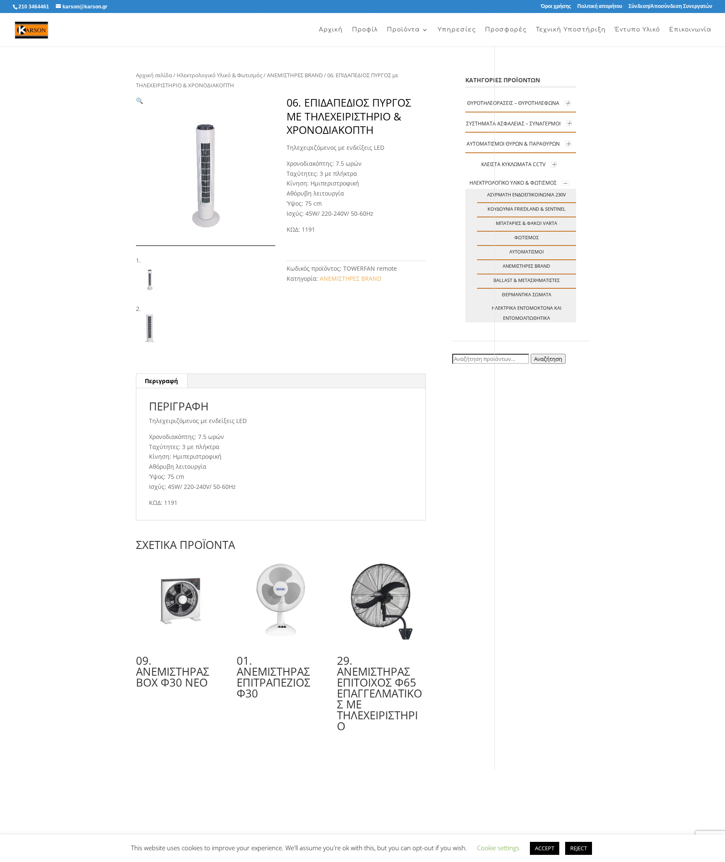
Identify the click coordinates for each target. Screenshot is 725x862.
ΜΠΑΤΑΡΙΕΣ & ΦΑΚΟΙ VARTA (526, 223)
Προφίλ (365, 30)
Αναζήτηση (548, 359)
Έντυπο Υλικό (637, 30)
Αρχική (331, 30)
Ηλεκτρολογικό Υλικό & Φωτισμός (219, 75)
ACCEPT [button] (544, 848)
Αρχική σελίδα (154, 75)
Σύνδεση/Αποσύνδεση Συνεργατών (670, 6)
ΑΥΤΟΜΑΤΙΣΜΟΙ (526, 251)
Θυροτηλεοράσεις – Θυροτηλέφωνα (513, 103)
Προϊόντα (403, 30)
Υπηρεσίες (457, 30)
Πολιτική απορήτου (599, 6)
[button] (139, 100)
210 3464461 (33, 7)
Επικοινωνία (690, 30)
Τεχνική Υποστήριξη (571, 30)
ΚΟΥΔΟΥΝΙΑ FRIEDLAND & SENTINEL (527, 209)
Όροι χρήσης (556, 6)
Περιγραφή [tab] (161, 381)
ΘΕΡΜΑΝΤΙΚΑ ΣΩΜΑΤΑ (526, 294)
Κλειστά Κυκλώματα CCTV (513, 164)
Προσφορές (506, 30)
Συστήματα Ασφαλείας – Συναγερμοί (513, 123)
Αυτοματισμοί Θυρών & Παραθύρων (513, 143)
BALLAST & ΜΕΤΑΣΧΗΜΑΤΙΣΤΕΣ (526, 280)
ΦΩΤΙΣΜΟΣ (526, 237)
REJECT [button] (578, 848)
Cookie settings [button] (498, 848)
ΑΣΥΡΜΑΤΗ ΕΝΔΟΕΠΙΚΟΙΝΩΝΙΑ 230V (526, 194)
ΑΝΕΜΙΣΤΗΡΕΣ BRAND (295, 75)
